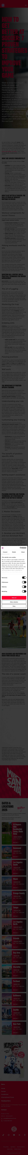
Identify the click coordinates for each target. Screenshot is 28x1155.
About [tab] (23, 552)
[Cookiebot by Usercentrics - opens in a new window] (20, 548)
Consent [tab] (5, 552)
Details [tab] (14, 552)
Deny (14, 606)
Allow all (14, 597)
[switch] (24, 582)
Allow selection (14, 602)
